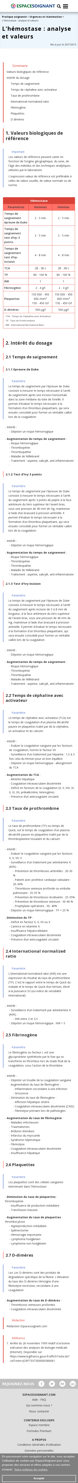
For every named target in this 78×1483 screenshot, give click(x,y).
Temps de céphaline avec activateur (34, 89)
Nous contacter (39, 1411)
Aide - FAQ (39, 1399)
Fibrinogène (18, 107)
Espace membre (39, 1425)
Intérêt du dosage (18, 78)
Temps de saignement (25, 84)
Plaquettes (17, 113)
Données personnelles (39, 1450)
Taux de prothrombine (25, 95)
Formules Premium (39, 1431)
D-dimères (17, 119)
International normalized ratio (30, 101)
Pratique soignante (14, 16)
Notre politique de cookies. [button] (31, 1469)
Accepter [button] (39, 1478)
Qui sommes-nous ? (39, 1405)
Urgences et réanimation (46, 16)
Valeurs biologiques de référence (28, 72)
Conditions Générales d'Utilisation (39, 1444)
